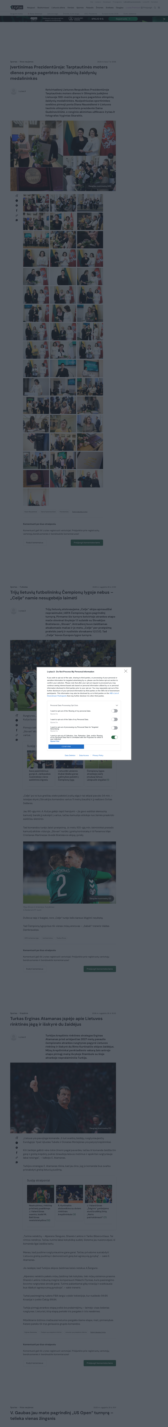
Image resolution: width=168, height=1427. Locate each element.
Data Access (84, 755)
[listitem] (84, 705)
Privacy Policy (98, 755)
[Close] (126, 672)
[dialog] (84, 713)
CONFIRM (66, 746)
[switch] (114, 711)
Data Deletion (70, 755)
